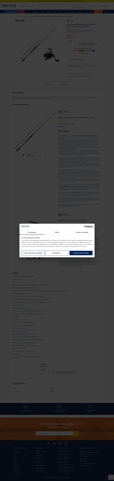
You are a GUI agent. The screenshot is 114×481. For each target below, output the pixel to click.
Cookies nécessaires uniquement (33, 253)
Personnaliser (56, 253)
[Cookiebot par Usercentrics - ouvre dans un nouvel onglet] (85, 227)
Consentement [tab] (32, 232)
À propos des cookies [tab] (82, 232)
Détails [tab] (57, 232)
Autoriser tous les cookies (81, 253)
